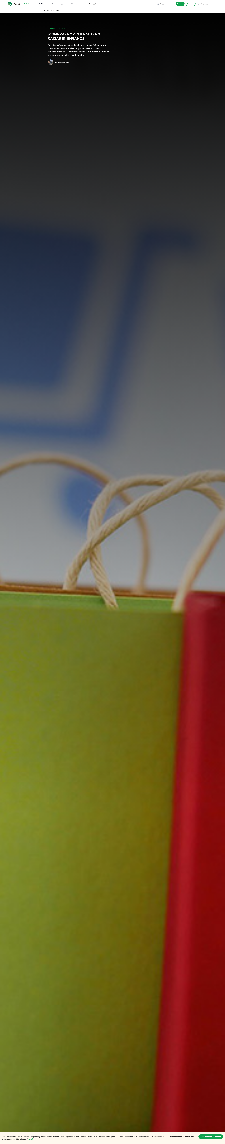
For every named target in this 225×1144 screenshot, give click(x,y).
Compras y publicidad (57, 28)
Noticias (27, 4)
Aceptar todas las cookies (211, 1137)
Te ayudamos (57, 4)
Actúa (41, 4)
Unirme (180, 4)
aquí (31, 1139)
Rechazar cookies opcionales (182, 1137)
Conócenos (76, 4)
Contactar (93, 4)
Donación (190, 4)
